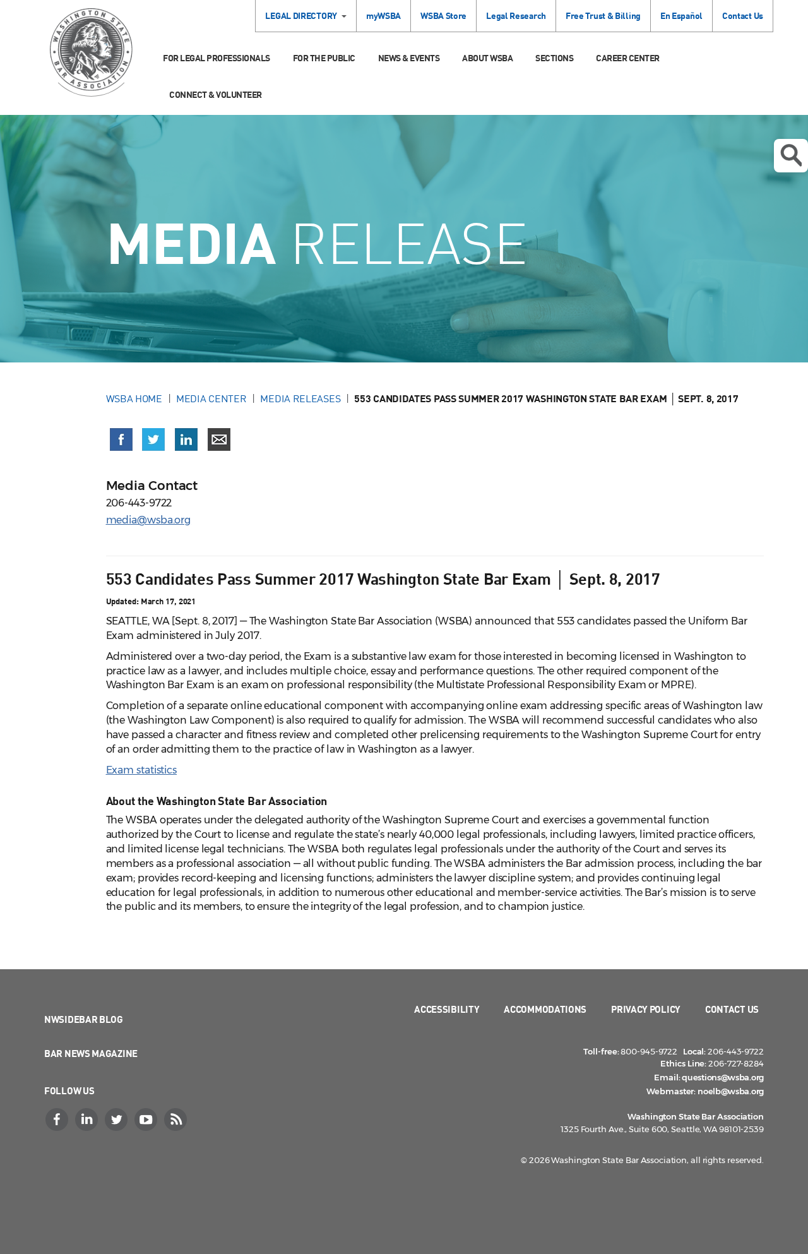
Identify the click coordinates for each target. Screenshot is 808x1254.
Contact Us (742, 15)
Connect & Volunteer (215, 94)
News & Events (409, 57)
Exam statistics (141, 770)
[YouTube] (147, 1119)
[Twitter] (117, 1119)
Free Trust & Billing (603, 15)
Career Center (628, 57)
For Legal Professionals (216, 57)
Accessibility (446, 1009)
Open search (791, 155)
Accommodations (545, 1009)
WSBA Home (134, 398)
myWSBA (383, 15)
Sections (554, 57)
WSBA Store (443, 15)
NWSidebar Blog (83, 1019)
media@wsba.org (148, 520)
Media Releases (300, 398)
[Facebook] (58, 1119)
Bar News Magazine (91, 1053)
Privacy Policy (645, 1009)
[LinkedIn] (88, 1119)
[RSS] (177, 1119)
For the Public (324, 57)
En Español (681, 15)
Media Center (211, 398)
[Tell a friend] (219, 439)
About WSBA (487, 57)
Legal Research (516, 15)
